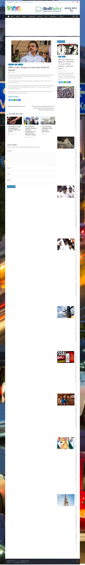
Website (9, 180)
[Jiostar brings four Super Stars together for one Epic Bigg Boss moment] (65, 415)
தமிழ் (12, 16)
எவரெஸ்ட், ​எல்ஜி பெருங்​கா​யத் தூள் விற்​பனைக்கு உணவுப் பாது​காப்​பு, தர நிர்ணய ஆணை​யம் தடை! (76, 368)
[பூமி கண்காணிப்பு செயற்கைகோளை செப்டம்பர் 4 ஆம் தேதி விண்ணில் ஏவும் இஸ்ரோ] (65, 328)
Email (8, 174)
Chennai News (11, 64)
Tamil (60, 56)
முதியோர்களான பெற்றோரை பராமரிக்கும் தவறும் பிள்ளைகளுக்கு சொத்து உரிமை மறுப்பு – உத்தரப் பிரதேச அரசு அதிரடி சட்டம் (76, 461)
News (17, 16)
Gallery (40, 16)
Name (9, 168)
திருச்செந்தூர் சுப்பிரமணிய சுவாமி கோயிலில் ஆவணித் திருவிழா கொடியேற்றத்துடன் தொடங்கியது (76, 156)
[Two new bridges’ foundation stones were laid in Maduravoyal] (48, 117)
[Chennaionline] (8, 16)
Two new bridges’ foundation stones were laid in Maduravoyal (47, 129)
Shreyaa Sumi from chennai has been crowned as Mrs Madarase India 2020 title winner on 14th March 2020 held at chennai (43, 108)
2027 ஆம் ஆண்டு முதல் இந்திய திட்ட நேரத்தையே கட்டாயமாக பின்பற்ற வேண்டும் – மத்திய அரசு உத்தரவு (66, 63)
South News (20, 64)
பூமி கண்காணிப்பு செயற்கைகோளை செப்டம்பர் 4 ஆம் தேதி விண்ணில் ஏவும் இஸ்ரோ (76, 324)
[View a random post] (76, 16)
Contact (61, 16)
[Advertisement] (42, 27)
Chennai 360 (31, 16)
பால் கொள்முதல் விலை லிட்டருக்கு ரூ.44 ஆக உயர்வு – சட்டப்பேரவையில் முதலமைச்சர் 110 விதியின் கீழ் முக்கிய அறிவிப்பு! (76, 207)
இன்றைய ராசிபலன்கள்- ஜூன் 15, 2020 (17, 106)
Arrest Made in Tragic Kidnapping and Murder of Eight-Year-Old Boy (14, 129)
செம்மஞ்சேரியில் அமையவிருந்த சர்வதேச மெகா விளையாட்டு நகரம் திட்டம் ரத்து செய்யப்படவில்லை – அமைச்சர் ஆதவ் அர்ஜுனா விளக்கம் (76, 267)
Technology (53, 16)
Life (46, 16)
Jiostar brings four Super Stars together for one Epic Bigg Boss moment (76, 410)
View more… (14, 96)
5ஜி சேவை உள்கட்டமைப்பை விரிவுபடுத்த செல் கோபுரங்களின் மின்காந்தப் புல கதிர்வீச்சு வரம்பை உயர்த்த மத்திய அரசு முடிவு (76, 519)
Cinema (23, 16)
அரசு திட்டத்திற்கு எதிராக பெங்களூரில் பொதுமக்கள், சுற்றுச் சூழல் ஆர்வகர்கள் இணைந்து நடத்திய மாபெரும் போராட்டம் (76, 107)
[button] (13, 16)
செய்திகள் (63, 56)
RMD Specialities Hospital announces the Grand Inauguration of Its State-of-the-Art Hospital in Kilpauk (31, 131)
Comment (10, 151)
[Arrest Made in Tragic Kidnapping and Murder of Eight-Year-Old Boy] (14, 117)
